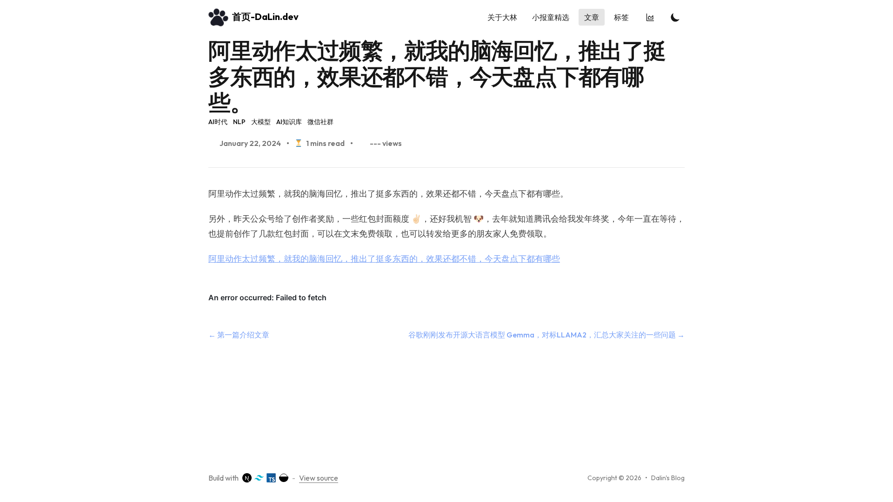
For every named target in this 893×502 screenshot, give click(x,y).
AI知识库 (289, 122)
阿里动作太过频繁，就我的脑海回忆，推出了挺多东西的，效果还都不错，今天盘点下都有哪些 (384, 258)
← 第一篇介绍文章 (238, 334)
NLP (239, 122)
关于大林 (502, 17)
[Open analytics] (651, 17)
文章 (591, 17)
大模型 (261, 122)
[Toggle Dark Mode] (675, 17)
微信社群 (320, 122)
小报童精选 (550, 17)
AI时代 (217, 122)
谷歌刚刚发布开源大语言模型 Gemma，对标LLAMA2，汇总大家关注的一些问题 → (546, 334)
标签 (621, 17)
